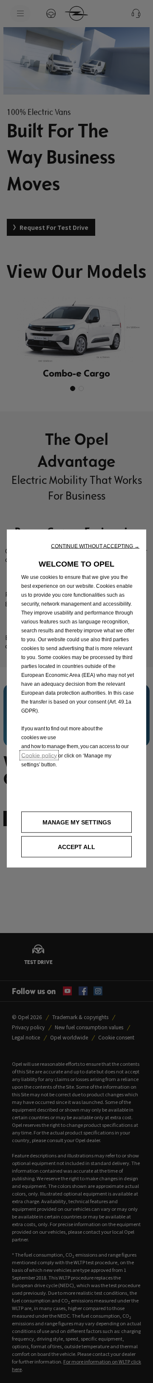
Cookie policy (39, 755)
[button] (95, 546)
